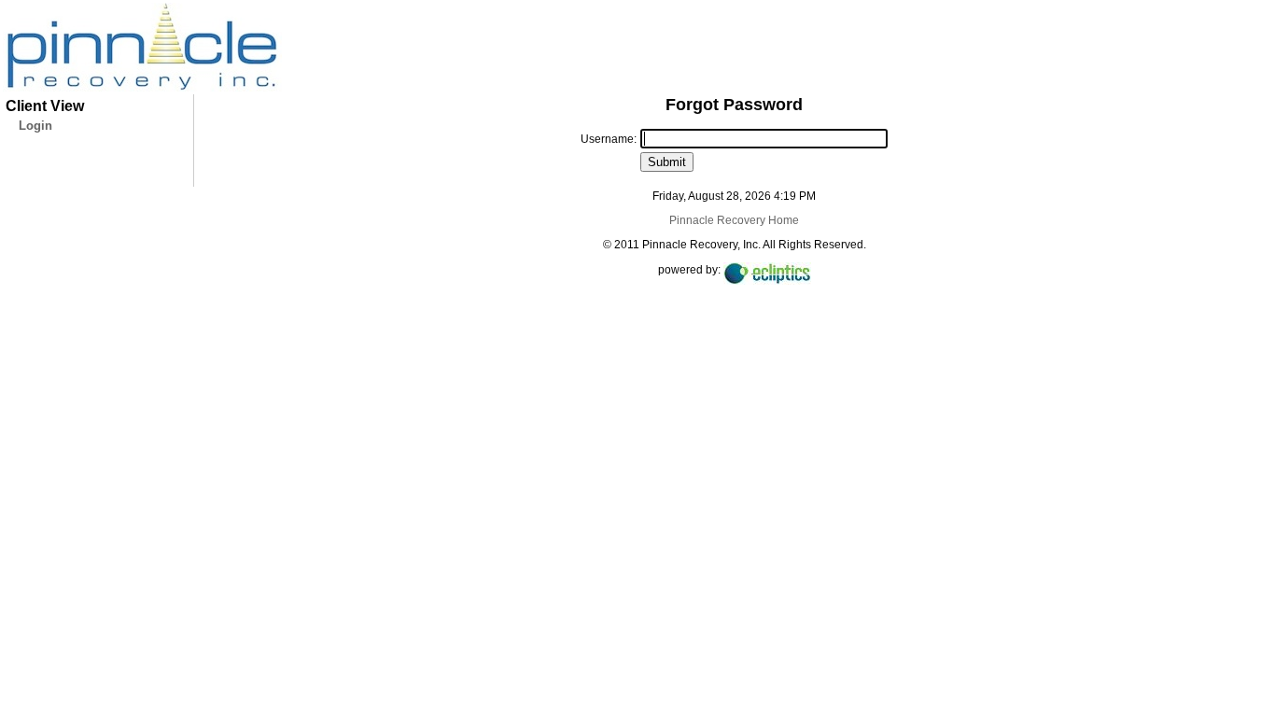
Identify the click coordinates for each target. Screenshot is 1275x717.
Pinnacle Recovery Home (734, 220)
